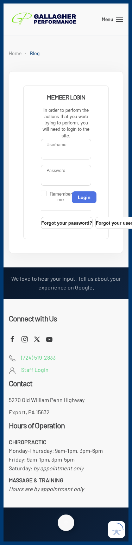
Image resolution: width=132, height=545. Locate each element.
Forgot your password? (66, 222)
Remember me (61, 196)
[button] (113, 19)
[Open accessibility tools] (116, 529)
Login (84, 197)
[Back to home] (44, 19)
